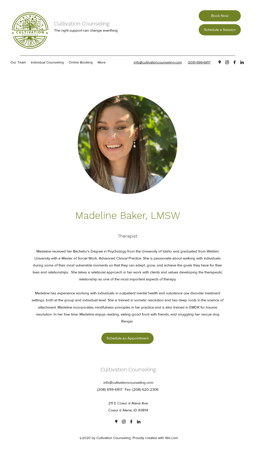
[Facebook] (234, 62)
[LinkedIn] (242, 62)
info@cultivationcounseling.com (128, 382)
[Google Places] (219, 62)
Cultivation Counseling (81, 23)
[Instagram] (227, 62)
